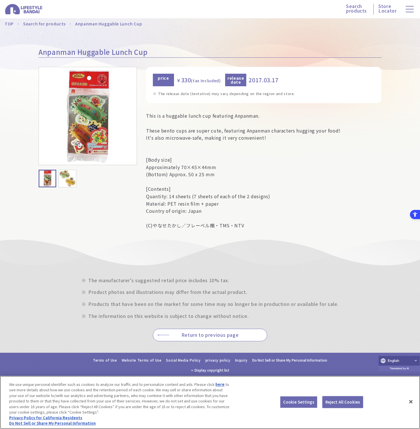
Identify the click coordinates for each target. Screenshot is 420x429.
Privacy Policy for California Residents (45, 417)
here (220, 384)
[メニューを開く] (410, 9)
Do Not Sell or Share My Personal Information (289, 360)
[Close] (411, 401)
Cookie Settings (298, 402)
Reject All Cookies (342, 402)
